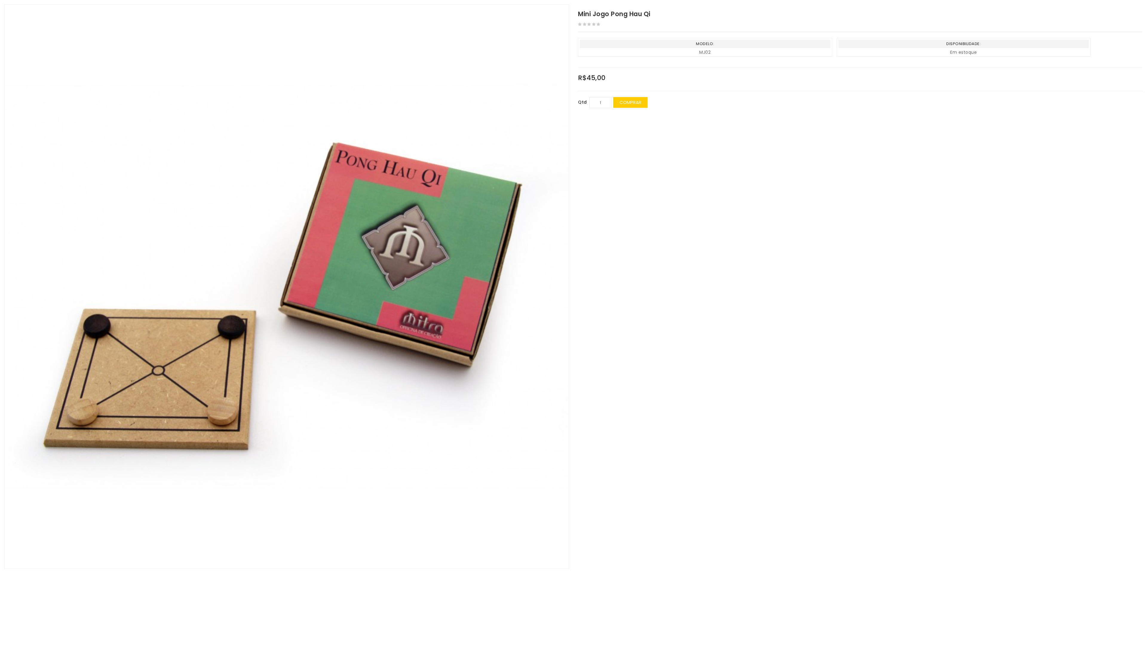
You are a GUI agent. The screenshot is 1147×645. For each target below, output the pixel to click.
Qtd (582, 102)
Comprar (630, 102)
